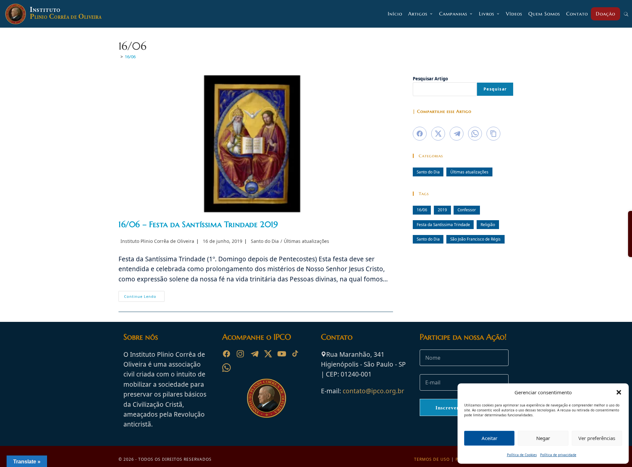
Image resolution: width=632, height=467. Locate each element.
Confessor (467, 209)
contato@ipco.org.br (373, 391)
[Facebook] (226, 354)
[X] (268, 354)
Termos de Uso (432, 459)
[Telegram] (254, 354)
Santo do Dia (265, 241)
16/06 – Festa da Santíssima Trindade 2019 (198, 224)
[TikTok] (295, 354)
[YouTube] (281, 354)
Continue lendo (144, 297)
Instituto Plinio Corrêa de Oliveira (157, 241)
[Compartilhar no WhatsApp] (475, 134)
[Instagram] (240, 354)
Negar (543, 438)
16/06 (130, 57)
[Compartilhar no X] (438, 134)
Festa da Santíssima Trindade (443, 224)
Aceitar (489, 438)
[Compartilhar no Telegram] (456, 134)
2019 (442, 209)
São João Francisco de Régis (475, 239)
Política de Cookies (522, 455)
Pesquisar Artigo (430, 79)
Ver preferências (596, 438)
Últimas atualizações (306, 241)
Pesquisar (495, 89)
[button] (619, 392)
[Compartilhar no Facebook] (420, 134)
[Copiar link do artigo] (493, 134)
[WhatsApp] (226, 367)
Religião (488, 224)
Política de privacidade (558, 455)
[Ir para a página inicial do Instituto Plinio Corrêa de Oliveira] (266, 397)
